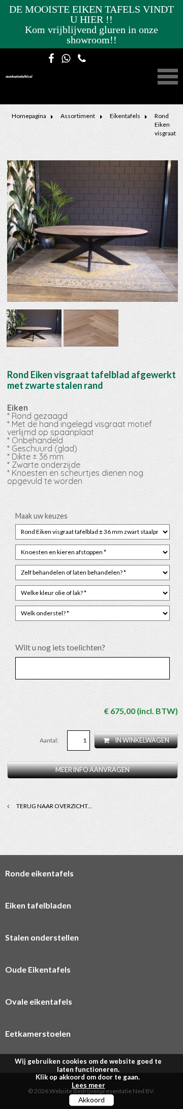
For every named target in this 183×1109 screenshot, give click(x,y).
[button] (168, 75)
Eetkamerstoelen (38, 1033)
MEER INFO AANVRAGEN (92, 770)
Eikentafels (125, 116)
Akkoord (91, 1100)
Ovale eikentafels (38, 1001)
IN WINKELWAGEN (141, 740)
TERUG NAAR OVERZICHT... (53, 806)
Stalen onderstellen (42, 937)
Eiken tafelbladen (38, 905)
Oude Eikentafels (38, 969)
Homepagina (29, 116)
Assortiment (77, 116)
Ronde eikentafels (39, 873)
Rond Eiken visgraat (165, 124)
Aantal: (49, 740)
